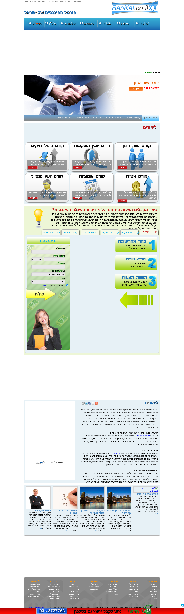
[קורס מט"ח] (136, 201)
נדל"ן (52, 23)
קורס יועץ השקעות (130, 232)
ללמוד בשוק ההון (142, 436)
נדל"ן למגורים (55, 599)
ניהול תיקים (134, 587)
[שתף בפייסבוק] (89, 402)
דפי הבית (152, 581)
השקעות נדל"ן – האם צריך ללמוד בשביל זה (92, 511)
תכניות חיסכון (133, 594)
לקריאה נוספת (151, 88)
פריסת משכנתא (54, 589)
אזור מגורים (58, 270)
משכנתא (70, 23)
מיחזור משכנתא (54, 587)
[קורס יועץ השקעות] (92, 170)
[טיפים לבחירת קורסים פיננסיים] (65, 508)
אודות (70, 2)
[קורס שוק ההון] (136, 170)
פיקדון (135, 591)
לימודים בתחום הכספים (147, 494)
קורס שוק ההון (35, 584)
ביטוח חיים (75, 591)
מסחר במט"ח (133, 584)
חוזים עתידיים (133, 596)
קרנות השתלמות (93, 587)
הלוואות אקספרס (112, 584)
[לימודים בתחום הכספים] (145, 491)
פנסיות (106, 23)
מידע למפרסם (52, 2)
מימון (116, 594)
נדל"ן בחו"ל (55, 591)
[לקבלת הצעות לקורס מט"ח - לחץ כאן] (122, 202)
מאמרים (63, 2)
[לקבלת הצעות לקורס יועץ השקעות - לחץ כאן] (77, 168)
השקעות (145, 23)
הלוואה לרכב (113, 589)
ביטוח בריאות (74, 596)
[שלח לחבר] (93, 402)
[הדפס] (83, 402)
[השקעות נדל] (92, 508)
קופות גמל (95, 584)
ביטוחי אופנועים (73, 587)
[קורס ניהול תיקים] (47, 170)
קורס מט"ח (36, 591)
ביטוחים (89, 23)
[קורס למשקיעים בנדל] (38, 508)
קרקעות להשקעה (53, 596)
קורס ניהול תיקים (110, 232)
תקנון (26, 2)
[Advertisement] (175, 43)
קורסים (117, 453)
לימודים (37, 23)
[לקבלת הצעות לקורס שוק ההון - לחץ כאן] (122, 168)
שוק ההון (40, 462)
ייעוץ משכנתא (55, 584)
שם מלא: (60, 248)
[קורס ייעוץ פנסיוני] (47, 201)
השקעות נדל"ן (54, 594)
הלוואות (126, 23)
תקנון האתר (46, 285)
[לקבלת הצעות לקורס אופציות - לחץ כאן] (77, 199)
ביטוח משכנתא (73, 594)
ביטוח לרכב (75, 584)
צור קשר (33, 2)
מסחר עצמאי (133, 589)
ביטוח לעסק (74, 599)
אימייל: (61, 263)
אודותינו (154, 587)
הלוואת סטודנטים (111, 591)
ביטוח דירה (75, 589)
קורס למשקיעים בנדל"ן (40, 510)
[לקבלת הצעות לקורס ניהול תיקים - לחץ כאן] (33, 168)
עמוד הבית (78, 2)
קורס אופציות (35, 594)
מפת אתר (41, 2)
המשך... (155, 513)
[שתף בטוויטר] (86, 402)
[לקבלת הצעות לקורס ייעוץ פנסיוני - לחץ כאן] (33, 199)
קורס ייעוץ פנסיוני (51, 232)
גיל (63, 278)
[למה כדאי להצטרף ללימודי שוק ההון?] (119, 508)
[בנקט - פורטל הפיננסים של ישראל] (135, 8)
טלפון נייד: (59, 255)
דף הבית (154, 584)
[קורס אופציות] (92, 201)
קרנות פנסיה (94, 589)
